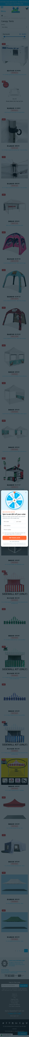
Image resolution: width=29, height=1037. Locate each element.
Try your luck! (14, 538)
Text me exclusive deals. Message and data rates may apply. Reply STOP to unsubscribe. (14, 533)
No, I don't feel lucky (14, 541)
